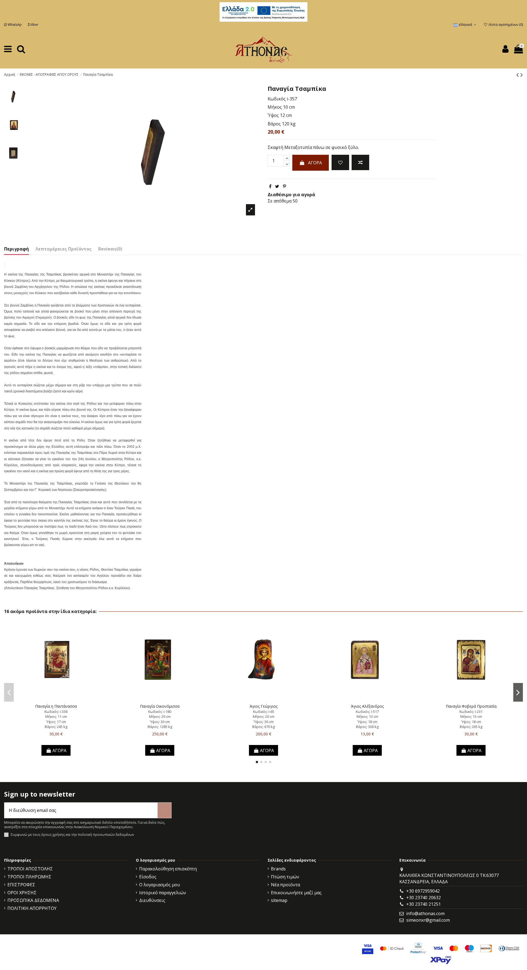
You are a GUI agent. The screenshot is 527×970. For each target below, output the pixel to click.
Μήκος (275, 107)
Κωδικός (277, 99)
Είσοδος (147, 877)
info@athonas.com (425, 913)
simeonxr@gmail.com (428, 920)
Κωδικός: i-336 (56, 711)
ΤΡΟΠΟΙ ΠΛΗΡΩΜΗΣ (29, 877)
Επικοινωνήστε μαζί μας (296, 893)
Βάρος (274, 124)
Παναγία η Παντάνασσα (56, 706)
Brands (278, 869)
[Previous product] (518, 74)
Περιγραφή (16, 249)
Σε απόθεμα (279, 201)
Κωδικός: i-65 (263, 711)
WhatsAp (15, 24)
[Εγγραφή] (164, 810)
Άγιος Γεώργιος (263, 706)
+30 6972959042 (423, 891)
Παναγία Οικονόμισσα (160, 706)
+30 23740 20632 (423, 898)
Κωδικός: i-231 (471, 711)
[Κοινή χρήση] (270, 186)
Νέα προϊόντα (285, 885)
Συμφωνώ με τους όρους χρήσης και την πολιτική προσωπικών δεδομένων (72, 835)
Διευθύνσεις (152, 900)
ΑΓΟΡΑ (315, 163)
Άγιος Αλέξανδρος (367, 706)
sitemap (279, 900)
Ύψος (273, 115)
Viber (33, 24)
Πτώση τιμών (285, 877)
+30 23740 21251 (423, 904)
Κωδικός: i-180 (159, 711)
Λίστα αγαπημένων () (505, 24)
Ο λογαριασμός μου (159, 885)
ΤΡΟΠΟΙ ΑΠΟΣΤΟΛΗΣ (30, 869)
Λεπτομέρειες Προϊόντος (63, 249)
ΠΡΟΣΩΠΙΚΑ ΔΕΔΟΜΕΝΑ (33, 900)
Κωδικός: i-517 (367, 711)
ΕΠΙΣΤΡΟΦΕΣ (21, 885)
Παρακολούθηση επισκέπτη (168, 869)
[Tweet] (277, 186)
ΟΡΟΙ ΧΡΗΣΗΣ (22, 893)
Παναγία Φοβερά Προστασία (471, 706)
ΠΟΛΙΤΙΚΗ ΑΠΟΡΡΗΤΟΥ (32, 908)
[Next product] (521, 74)
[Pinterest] (284, 186)
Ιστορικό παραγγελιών (162, 893)
